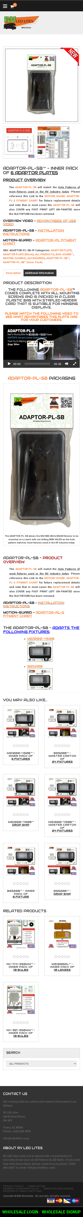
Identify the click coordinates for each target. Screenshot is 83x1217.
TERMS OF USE (36, 1186)
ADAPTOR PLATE (61, 250)
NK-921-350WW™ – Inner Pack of (20, 1033)
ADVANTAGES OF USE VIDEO (39, 222)
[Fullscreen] (75, 364)
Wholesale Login (20, 1212)
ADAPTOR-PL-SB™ (57, 258)
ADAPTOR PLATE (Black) (18, 254)
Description (13, 272)
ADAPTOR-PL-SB (56, 290)
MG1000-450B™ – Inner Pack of (21, 755)
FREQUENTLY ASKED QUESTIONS (22, 1191)
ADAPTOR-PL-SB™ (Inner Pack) (23, 262)
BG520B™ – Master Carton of (62, 757)
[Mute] (66, 364)
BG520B (35, 666)
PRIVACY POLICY (13, 1186)
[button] (41, 346)
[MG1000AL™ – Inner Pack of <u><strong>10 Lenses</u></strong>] (62, 935)
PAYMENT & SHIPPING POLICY (21, 1188)
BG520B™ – (62, 892)
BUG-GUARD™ (64, 254)
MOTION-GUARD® (14, 258)
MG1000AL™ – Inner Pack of (62, 966)
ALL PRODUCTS (44, 254)
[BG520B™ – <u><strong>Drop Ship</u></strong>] (62, 862)
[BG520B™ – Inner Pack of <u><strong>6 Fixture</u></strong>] (20, 862)
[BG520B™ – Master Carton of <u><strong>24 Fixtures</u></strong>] (62, 724)
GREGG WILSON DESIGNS (58, 1188)
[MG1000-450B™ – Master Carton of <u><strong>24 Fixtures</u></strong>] (62, 793)
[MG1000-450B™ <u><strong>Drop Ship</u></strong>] (20, 793)
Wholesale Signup (61, 1212)
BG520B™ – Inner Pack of (21, 893)
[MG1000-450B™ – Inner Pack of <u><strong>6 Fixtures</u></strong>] (20, 724)
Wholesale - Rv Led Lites (35, 1196)
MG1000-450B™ (21, 823)
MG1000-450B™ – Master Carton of (62, 826)
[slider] (37, 364)
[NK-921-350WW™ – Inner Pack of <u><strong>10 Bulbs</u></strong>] (20, 1001)
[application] (41, 346)
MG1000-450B (40, 639)
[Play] (9, 364)
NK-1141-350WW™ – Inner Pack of (20, 966)
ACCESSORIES (36, 258)
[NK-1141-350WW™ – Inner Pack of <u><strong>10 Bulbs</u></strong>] (20, 935)
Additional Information (39, 272)
